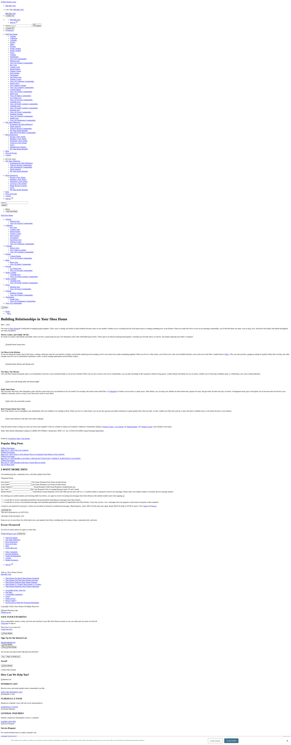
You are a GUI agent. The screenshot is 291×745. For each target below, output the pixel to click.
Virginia (13, 55)
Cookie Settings (215, 741)
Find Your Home (11, 34)
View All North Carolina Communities (24, 104)
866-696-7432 (10, 6)
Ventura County (15, 79)
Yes (3, 656)
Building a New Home (18, 139)
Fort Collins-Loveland (18, 85)
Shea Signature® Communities (21, 167)
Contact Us (10, 16)
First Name (33, 482)
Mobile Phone (87, 492)
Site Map (8, 592)
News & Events (11, 153)
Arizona (13, 36)
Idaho (12, 44)
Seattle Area (14, 118)
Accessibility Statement (13, 594)
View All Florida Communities (21, 92)
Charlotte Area (15, 102)
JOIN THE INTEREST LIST (12, 692)
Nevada (13, 46)
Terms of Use (10, 598)
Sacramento (14, 75)
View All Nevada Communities (21, 100)
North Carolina (15, 49)
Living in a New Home (18, 143)
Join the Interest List (8, 642)
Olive (227, 354)
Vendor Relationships (13, 556)
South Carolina (15, 51)
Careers (8, 155)
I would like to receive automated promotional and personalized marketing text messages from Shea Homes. (42, 500)
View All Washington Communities (22, 120)
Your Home (25, 439)
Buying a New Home (17, 137)
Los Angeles (118, 427)
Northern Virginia (16, 114)
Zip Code (40, 489)
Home (7, 311)
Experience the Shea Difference (21, 124)
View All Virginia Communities (21, 116)
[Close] (4, 307)
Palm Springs (15, 73)
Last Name (33, 485)
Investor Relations (11, 554)
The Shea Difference (12, 122)
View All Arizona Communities (21, 63)
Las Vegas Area (15, 98)
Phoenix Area (15, 61)
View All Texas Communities (20, 112)
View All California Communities (22, 81)
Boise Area (14, 94)
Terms (145, 506)
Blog (7, 151)
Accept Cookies (231, 741)
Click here (4, 623)
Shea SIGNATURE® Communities (23, 133)
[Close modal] (7, 633)
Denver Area (14, 83)
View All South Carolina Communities (24, 108)
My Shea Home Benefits (19, 131)
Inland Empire (15, 69)
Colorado (13, 40)
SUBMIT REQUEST (9, 736)
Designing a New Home (19, 141)
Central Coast (15, 67)
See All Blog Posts (7, 465)
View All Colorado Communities (22, 87)
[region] (145, 741)
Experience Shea (14, 439)
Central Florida (15, 90)
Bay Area (13, 65)
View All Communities (18, 59)
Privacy (154, 506)
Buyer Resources (11, 135)
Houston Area (15, 110)
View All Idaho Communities (20, 96)
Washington (14, 57)
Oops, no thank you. (13, 656)
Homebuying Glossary (18, 147)
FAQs (12, 145)
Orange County (15, 71)
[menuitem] (150, 124)
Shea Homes (14, 329)
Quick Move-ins (11, 548)
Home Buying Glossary (18, 186)
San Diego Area (15, 77)
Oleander (113, 391)
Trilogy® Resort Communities (21, 128)
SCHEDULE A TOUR (9, 707)
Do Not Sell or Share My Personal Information (22, 603)
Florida (12, 42)
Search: (4, 203)
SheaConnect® (15, 126)
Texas (12, 53)
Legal (7, 596)
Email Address (38, 487)
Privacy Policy (10, 601)
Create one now (6, 629)
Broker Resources (11, 560)
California (13, 38)
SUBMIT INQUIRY (8, 722)
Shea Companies (11, 552)
